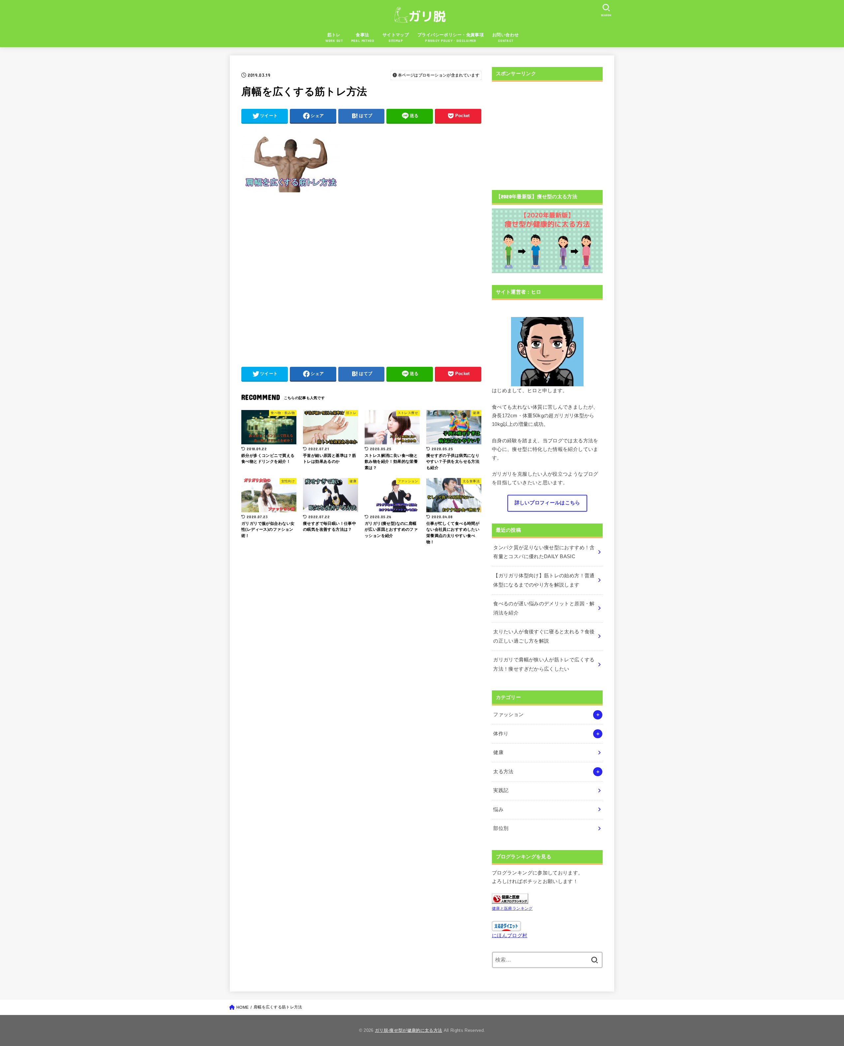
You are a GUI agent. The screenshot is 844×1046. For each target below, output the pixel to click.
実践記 (500, 790)
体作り (500, 733)
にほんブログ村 (510, 935)
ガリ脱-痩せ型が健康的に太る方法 (408, 1030)
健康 (498, 752)
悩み (498, 809)
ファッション (508, 714)
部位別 (500, 828)
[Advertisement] (361, 276)
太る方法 (503, 771)
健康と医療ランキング (512, 908)
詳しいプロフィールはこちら (547, 502)
